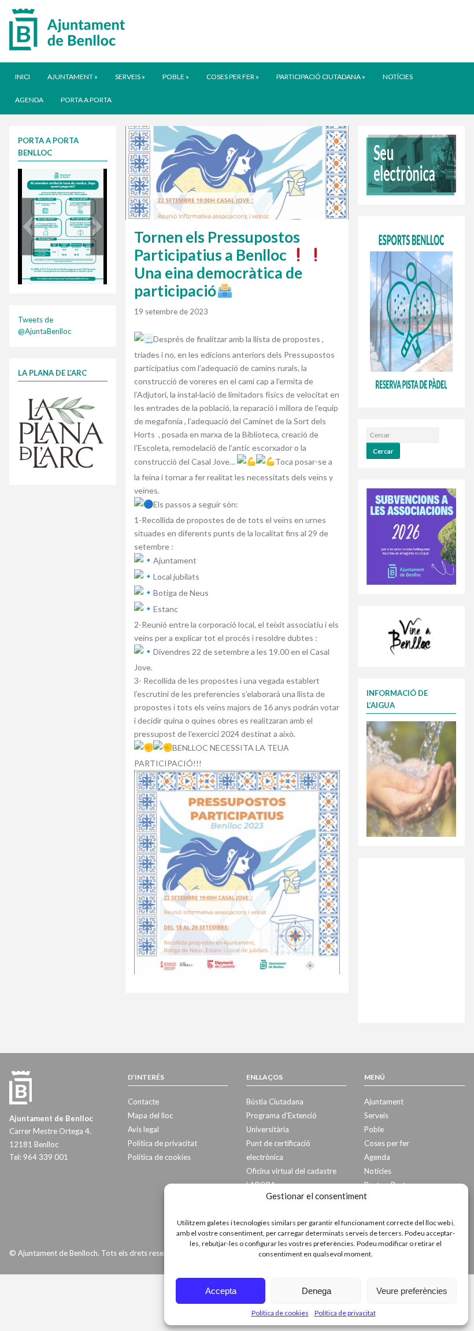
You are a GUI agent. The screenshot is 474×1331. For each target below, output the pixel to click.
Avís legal (143, 1129)
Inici (22, 76)
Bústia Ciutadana (274, 1101)
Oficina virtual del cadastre (291, 1171)
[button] (28, 226)
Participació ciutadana (320, 76)
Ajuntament (72, 76)
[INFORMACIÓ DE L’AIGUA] (411, 778)
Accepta (220, 1291)
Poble (175, 76)
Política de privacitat (345, 1312)
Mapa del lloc (150, 1115)
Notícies (398, 76)
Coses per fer (232, 76)
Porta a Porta (86, 99)
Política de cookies (280, 1312)
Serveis (130, 76)
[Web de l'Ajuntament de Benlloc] (67, 28)
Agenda (29, 99)
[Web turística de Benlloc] (411, 635)
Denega (316, 1291)
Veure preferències (411, 1291)
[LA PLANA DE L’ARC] (61, 431)
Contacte (143, 1101)
